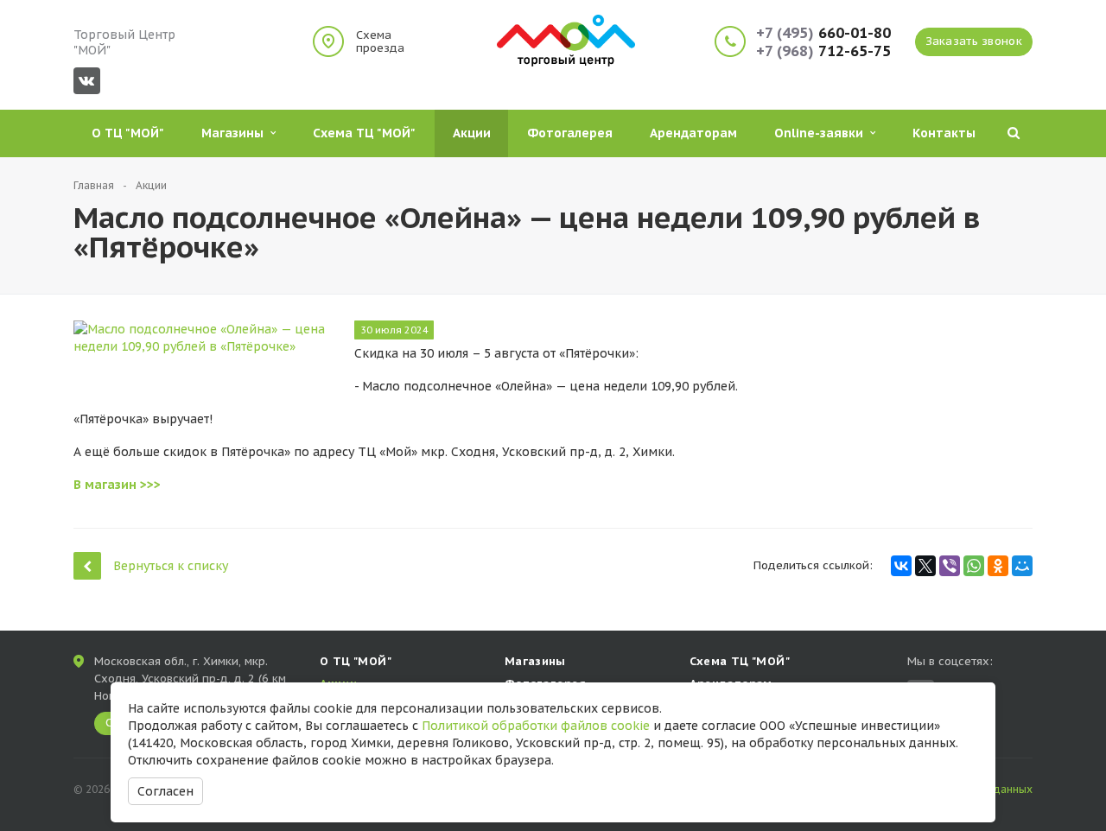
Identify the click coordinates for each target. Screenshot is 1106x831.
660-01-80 (823, 33)
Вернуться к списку (170, 566)
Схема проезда (380, 41)
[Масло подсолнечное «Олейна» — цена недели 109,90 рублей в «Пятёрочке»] (203, 329)
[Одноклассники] (998, 565)
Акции (472, 133)
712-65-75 (823, 51)
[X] (925, 565)
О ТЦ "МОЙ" (128, 133)
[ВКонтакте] (901, 565)
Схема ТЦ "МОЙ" (364, 133)
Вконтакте (86, 80)
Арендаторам (693, 133)
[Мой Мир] (1022, 565)
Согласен (165, 791)
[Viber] (949, 565)
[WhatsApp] (973, 565)
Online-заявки (822, 133)
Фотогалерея (570, 133)
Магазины (235, 133)
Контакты (944, 133)
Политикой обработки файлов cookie (536, 725)
